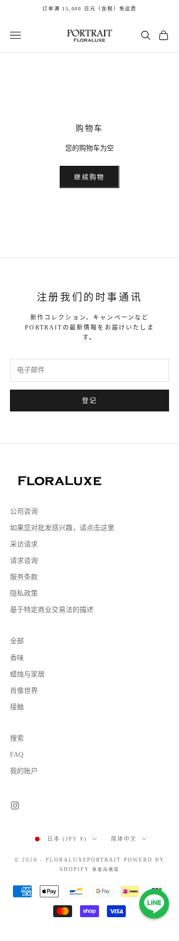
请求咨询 (24, 560)
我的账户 (24, 771)
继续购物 (89, 177)
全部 (17, 641)
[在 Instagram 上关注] (15, 805)
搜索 (17, 738)
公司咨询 (24, 511)
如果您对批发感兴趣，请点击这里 (62, 528)
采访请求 (24, 544)
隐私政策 (24, 593)
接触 (17, 707)
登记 (89, 400)
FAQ (16, 754)
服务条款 (24, 577)
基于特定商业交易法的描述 (51, 609)
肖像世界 (24, 690)
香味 (17, 658)
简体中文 (124, 839)
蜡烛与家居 (27, 674)
